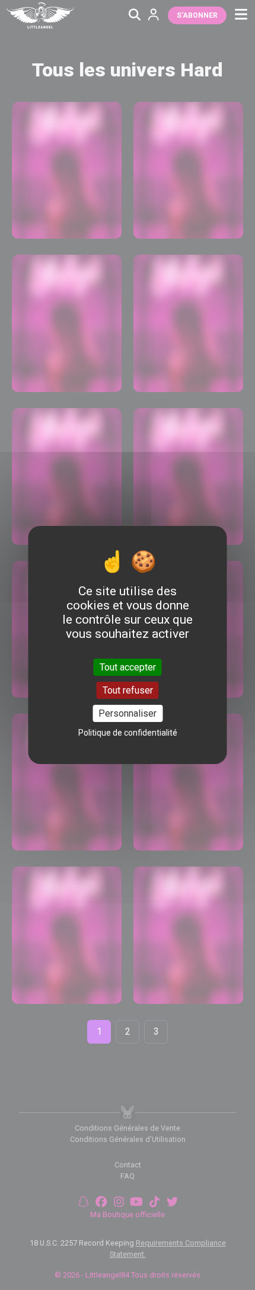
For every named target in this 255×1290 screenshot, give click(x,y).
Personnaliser (127, 713)
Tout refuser (128, 690)
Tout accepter (128, 666)
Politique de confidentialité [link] (127, 732)
